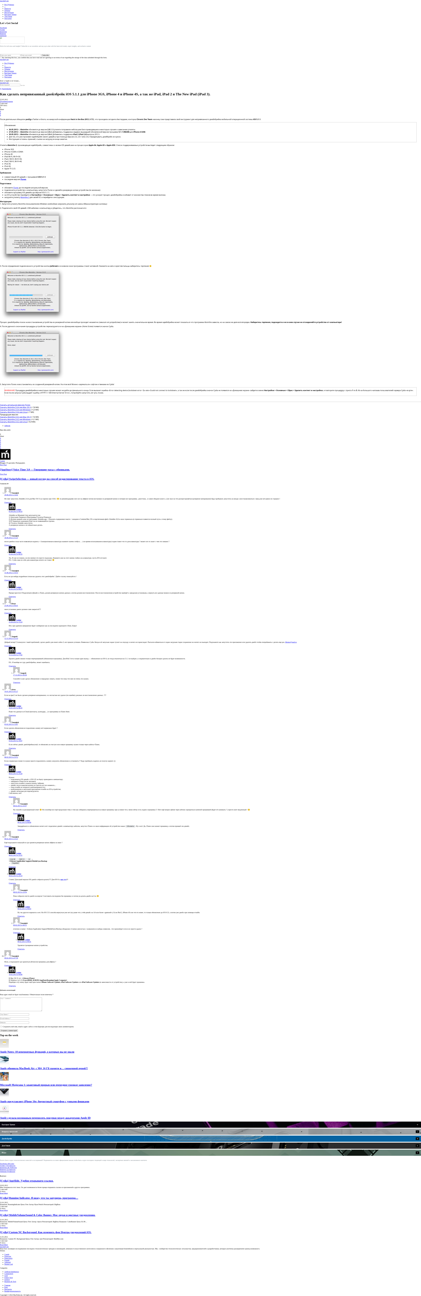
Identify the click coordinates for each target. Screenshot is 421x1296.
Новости (7, 9)
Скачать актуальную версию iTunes (15, 405)
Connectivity (8, 1274)
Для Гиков (8, 16)
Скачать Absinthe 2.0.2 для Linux (13, 422)
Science (7, 1280)
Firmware (7, 1256)
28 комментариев (6, 101)
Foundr (6, 1260)
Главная (7, 1285)
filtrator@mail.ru (291, 642)
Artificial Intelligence (11, 1272)
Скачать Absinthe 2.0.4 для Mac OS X (15, 407)
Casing (2, 461)
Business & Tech (10, 1282)
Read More (4, 1193)
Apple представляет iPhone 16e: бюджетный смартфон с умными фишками (44, 1101)
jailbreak (7, 426)
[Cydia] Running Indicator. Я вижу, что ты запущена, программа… (39, 1198)
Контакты (8, 1289)
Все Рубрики (9, 5)
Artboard (7, 1262)
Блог (6, 1287)
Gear (6, 1276)
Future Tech (8, 1278)
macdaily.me (4, 1)
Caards (6, 1254)
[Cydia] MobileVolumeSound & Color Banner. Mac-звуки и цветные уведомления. (47, 1215)
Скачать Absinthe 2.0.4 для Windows (15, 410)
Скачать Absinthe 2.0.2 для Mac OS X (15, 417)
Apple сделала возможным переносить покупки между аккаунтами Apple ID (45, 1117)
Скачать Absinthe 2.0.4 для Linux (13, 412)
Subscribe (45, 55)
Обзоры (7, 11)
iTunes (23, 179)
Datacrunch (8, 1258)
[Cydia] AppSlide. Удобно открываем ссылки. (27, 1180)
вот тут (63, 879)
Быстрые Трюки (10, 14)
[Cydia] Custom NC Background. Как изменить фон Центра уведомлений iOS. (45, 1232)
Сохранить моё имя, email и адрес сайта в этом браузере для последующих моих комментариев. (38, 1027)
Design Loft (8, 1264)
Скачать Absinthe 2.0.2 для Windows (15, 419)
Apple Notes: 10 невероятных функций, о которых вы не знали (37, 1051)
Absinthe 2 (24, 197)
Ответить (7, 502)
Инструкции (9, 12)
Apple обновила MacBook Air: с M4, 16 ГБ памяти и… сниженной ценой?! (44, 1068)
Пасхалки (8, 18)
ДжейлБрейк (6, 89)
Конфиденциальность (12, 1291)
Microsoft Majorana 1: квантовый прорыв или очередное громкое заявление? (46, 1084)
